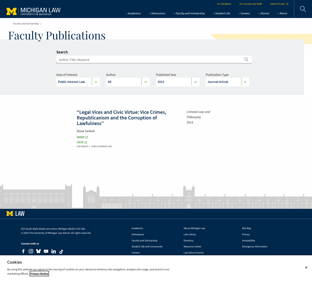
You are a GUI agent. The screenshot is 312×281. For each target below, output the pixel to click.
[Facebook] (23, 252)
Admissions (138, 234)
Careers (136, 253)
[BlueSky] (38, 252)
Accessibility (248, 240)
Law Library (190, 234)
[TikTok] (61, 252)
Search (62, 52)
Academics (137, 228)
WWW (80, 137)
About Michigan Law (194, 228)
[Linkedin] (53, 252)
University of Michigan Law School (34, 9)
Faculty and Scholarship (26, 24)
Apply (246, 59)
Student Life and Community (147, 246)
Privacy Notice (39, 274)
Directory (189, 240)
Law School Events (194, 253)
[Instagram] (31, 252)
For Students (224, 4)
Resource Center (192, 246)
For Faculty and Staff (251, 4)
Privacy (246, 234)
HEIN (80, 142)
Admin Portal (277, 4)
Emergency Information (255, 246)
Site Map (246, 228)
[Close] (306, 267)
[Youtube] (46, 252)
